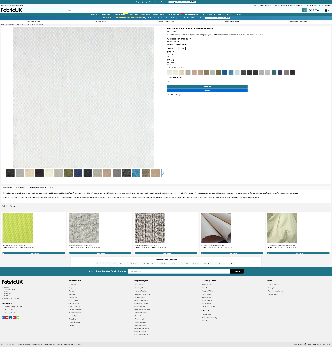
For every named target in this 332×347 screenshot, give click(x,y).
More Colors (35, 253)
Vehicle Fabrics (140, 316)
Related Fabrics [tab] (9, 206)
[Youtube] (6, 317)
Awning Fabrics (231, 263)
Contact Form (73, 297)
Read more (259, 35)
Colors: (176, 68)
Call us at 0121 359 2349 (11, 298)
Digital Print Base (165, 263)
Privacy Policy (73, 300)
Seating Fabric (197, 263)
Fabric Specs (172, 48)
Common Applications (38, 188)
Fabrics (94, 14)
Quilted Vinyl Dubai (141, 325)
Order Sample (207, 90)
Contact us (72, 294)
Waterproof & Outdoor (142, 303)
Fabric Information (74, 322)
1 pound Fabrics (206, 315)
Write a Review (171, 32)
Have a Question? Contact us (262, 5)
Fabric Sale (106, 14)
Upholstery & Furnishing (142, 310)
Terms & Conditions (75, 313)
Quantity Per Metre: (174, 77)
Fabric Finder (73, 285)
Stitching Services (273, 285)
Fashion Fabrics (140, 297)
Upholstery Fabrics (207, 285)
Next (162, 97)
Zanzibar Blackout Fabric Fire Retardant (14, 245)
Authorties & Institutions (275, 291)
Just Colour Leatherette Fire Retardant (212, 245)
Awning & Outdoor (192, 14)
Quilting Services (273, 288)
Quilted (238, 14)
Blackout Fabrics (186, 263)
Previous (3, 173)
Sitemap (71, 325)
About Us (72, 291)
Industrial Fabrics (140, 306)
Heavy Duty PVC (145, 263)
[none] (83, 97)
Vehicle (221, 14)
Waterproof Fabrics (207, 291)
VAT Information (74, 303)
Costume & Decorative (142, 328)
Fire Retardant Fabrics (208, 306)
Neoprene (154, 263)
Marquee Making (273, 294)
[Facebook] (168, 94)
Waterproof (145, 14)
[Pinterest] (172, 94)
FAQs (182, 48)
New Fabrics (139, 285)
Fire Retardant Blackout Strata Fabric (146, 245)
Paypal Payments (74, 306)
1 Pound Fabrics (208, 263)
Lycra (105, 263)
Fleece (98, 263)
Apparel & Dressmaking (142, 294)
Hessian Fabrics (207, 300)
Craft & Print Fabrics (141, 300)
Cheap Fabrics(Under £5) (209, 318)
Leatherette (175, 263)
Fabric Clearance (220, 263)
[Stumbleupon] (17, 317)
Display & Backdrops (174, 14)
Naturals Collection (141, 331)
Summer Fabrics (120, 14)
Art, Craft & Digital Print (142, 334)
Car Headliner (134, 263)
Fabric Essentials (140, 322)
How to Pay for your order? (77, 316)
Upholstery (133, 14)
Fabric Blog (72, 319)
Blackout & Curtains (141, 313)
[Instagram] (10, 317)
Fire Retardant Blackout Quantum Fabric (80, 245)
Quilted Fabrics (123, 263)
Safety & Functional (141, 291)
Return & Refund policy (76, 310)
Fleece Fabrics (206, 288)
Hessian (229, 14)
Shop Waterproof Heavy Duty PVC (217, 18)
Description (7, 188)
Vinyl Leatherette (208, 14)
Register (328, 5)
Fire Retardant (158, 14)
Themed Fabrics (140, 319)
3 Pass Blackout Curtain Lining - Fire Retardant (281, 245)
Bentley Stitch (113, 263)
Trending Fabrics (140, 288)
